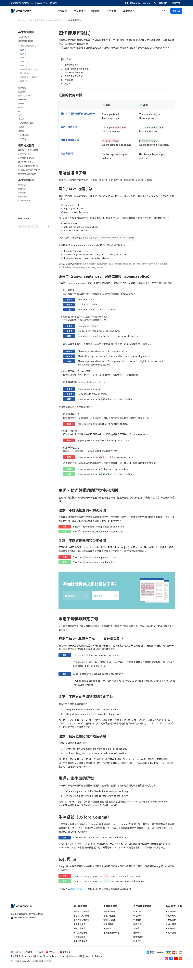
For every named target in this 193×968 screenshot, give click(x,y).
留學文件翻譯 (109, 915)
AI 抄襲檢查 (171, 928)
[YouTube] (176, 958)
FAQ (154, 2)
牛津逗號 (69, 79)
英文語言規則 (60, 20)
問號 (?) (23, 81)
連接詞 (21, 131)
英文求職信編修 (80, 941)
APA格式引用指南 (26, 157)
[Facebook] (171, 958)
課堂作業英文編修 (81, 919)
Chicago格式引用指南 (28, 165)
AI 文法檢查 (171, 911)
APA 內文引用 (24, 154)
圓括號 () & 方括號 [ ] (29, 77)
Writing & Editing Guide (40, 20)
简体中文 (53, 952)
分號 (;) (23, 53)
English (17, 952)
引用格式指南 (26, 145)
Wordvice (22, 20)
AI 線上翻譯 (171, 924)
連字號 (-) (24, 73)
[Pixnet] (180, 958)
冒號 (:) (23, 57)
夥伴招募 (137, 941)
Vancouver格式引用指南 (29, 169)
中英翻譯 (78, 11)
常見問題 (137, 919)
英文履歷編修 (79, 936)
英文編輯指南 (26, 180)
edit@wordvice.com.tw (24, 917)
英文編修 (62, 11)
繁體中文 (176, 2)
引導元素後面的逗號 (74, 76)
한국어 (29, 952)
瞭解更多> (54, 2)
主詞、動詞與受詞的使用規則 (77, 68)
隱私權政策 (138, 936)
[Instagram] (166, 958)
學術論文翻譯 (109, 911)
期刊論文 (22, 184)
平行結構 (22, 139)
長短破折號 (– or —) (29, 69)
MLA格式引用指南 (26, 161)
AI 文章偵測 (171, 932)
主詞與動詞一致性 (26, 123)
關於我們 (163, 2)
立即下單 (176, 10)
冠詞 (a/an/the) (25, 95)
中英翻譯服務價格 (111, 932)
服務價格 (95, 11)
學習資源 (127, 11)
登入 (163, 11)
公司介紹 (137, 911)
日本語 (40, 952)
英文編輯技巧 (24, 200)
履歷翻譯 (107, 928)
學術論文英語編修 (81, 911)
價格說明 (137, 915)
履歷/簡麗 (22, 196)
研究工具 (111, 11)
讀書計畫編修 (79, 928)
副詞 (20, 111)
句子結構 (22, 99)
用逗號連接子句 (72, 65)
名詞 (20, 115)
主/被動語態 (23, 135)
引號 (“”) (24, 61)
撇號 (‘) (23, 65)
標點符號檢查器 (78, 889)
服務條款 (137, 932)
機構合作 (137, 924)
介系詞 (21, 127)
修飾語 (21, 103)
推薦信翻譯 (108, 924)
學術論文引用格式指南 (28, 150)
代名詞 (21, 119)
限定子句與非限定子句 (74, 72)
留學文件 (22, 192)
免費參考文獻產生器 (27, 173)
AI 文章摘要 (171, 919)
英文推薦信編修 (80, 932)
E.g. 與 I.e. (69, 83)
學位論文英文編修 (81, 915)
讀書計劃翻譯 (109, 919)
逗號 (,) (23, 49)
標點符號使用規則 (26, 41)
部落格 (136, 928)
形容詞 (21, 107)
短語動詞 (22, 91)
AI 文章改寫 (171, 915)
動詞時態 (22, 87)
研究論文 (22, 188)
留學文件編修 (79, 924)
